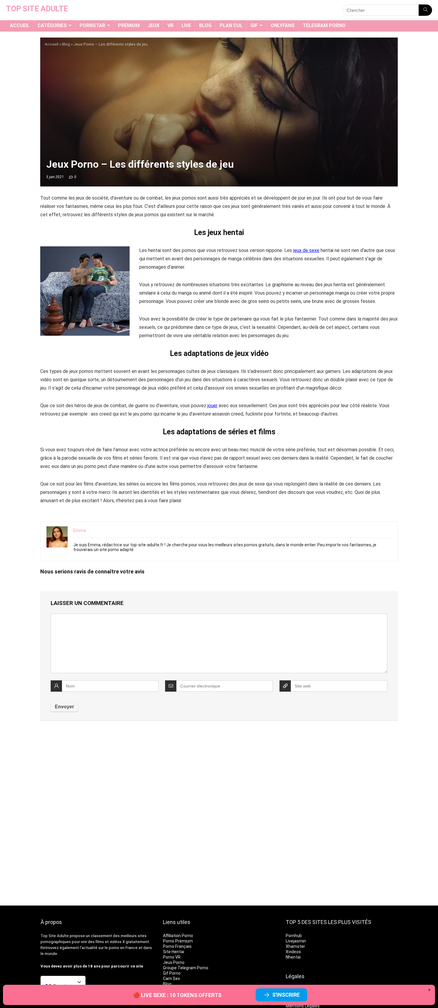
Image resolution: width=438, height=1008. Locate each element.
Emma (79, 530)
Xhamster (295, 946)
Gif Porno (172, 973)
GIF (254, 25)
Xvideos (293, 951)
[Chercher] (425, 10)
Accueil (19, 25)
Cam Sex (171, 978)
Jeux (153, 25)
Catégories (52, 25)
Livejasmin (296, 941)
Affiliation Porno (178, 935)
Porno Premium (178, 941)
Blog (205, 25)
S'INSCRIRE (286, 995)
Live (186, 25)
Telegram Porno (324, 25)
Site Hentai (173, 951)
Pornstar (92, 25)
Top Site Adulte (55, 936)
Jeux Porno (173, 962)
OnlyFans (283, 25)
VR (170, 25)
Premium (129, 25)
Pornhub (294, 935)
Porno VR (172, 957)
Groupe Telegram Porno (185, 967)
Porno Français (177, 946)
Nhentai (293, 957)
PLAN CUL (231, 25)
